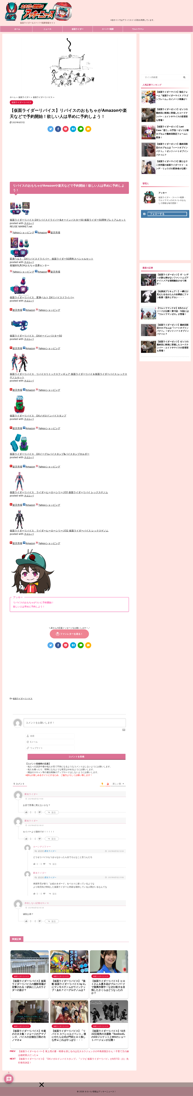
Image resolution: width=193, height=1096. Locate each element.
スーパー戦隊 (108, 29)
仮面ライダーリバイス (22, 698)
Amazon (42, 232)
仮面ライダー (78, 29)
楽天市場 (55, 232)
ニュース (47, 29)
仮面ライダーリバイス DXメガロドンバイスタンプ (38, 415)
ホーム (17, 29)
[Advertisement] (133, 11)
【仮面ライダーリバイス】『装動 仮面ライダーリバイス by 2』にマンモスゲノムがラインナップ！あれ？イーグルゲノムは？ (69, 985)
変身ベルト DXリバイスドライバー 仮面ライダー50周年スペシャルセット (51, 258)
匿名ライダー (50, 851)
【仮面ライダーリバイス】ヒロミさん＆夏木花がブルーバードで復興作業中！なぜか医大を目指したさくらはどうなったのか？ (108, 986)
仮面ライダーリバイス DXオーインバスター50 (36, 335)
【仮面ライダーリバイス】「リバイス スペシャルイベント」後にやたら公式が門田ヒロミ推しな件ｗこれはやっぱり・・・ (69, 1035)
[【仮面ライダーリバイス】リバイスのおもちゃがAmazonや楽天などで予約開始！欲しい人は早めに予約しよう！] (73, 129)
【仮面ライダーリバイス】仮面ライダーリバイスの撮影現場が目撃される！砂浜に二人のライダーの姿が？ (29, 985)
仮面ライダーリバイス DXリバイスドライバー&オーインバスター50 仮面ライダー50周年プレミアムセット (68, 219)
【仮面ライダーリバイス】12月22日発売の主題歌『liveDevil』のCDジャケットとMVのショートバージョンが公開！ (108, 1035)
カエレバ (29, 223)
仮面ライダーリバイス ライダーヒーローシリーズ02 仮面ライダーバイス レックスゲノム (59, 530)
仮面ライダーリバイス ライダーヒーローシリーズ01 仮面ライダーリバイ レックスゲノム (59, 492)
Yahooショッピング (23, 232)
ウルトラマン (138, 29)
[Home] (38, 18)
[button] (41, 1084)
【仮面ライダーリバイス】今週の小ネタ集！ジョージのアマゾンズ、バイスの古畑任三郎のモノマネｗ (29, 1035)
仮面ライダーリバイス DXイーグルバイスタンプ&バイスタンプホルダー (49, 453)
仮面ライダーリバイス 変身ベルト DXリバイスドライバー (42, 297)
